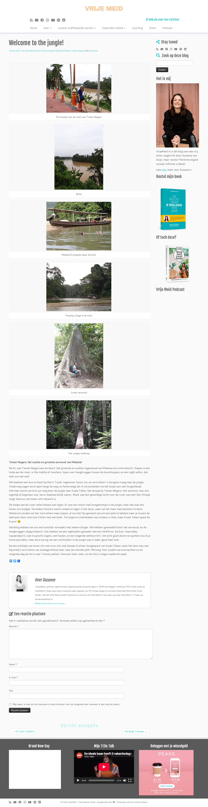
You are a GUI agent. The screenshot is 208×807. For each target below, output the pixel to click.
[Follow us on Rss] (32, 20)
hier (164, 169)
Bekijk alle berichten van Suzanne (50, 603)
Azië (26, 50)
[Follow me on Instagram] (48, 20)
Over (46, 28)
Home (33, 28)
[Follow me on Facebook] (43, 20)
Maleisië (59, 50)
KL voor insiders (23, 731)
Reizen (67, 50)
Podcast (167, 28)
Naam (13, 664)
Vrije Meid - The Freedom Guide (81, 802)
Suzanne (94, 50)
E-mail (13, 677)
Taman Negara (78, 50)
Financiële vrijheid (113, 28)
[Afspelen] (78, 780)
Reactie (14, 626)
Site (11, 690)
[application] (104, 767)
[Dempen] (124, 780)
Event (152, 28)
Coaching (137, 28)
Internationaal (47, 50)
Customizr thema (140, 802)
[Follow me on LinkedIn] (64, 20)
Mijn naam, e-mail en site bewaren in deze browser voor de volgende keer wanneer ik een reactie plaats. (66, 704)
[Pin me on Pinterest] (59, 20)
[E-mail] (37, 20)
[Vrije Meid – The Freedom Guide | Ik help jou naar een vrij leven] (104, 8)
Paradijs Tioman (136, 731)
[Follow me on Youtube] (54, 20)
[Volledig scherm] (129, 780)
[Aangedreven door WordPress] (114, 801)
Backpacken (34, 50)
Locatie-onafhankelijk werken (76, 28)
